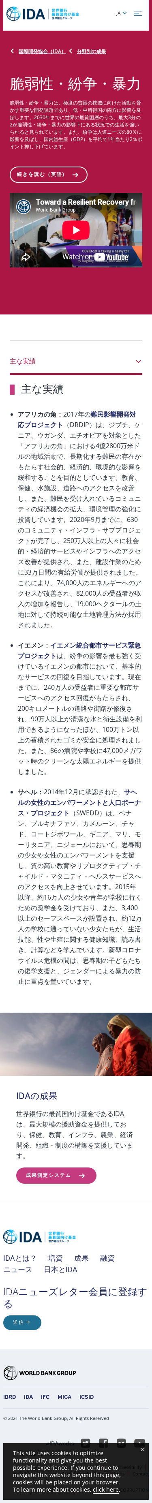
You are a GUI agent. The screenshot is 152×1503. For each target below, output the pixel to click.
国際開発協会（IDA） (42, 51)
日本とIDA (60, 1270)
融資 (107, 1259)
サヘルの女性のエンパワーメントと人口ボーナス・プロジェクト (79, 802)
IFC (45, 1397)
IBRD (9, 1397)
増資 (55, 1259)
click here (106, 1489)
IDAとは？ (20, 1259)
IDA (28, 1397)
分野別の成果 (91, 51)
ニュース (17, 1270)
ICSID (86, 1397)
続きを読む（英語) (41, 174)
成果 (81, 1259)
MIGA (64, 1397)
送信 (18, 1322)
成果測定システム (48, 1175)
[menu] (138, 13)
